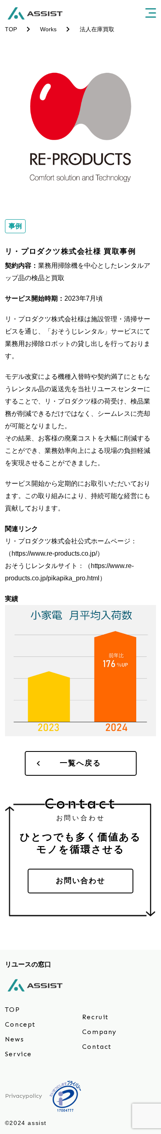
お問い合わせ (80, 881)
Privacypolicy (23, 1096)
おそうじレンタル (77, 331)
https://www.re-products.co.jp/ (54, 553)
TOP (12, 1009)
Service (18, 1054)
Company (99, 1032)
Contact (97, 1047)
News (14, 1039)
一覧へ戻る (80, 763)
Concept (20, 1024)
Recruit (95, 1017)
